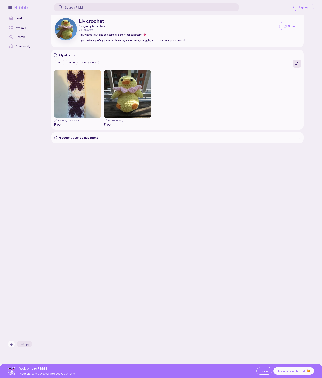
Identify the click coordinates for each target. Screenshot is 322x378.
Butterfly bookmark (68, 120)
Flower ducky (115, 120)
